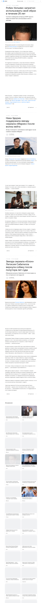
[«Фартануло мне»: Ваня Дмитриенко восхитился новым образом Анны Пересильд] (29, 542)
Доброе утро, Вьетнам (19, 98)
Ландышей (11, 159)
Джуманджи (8, 103)
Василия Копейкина (31, 159)
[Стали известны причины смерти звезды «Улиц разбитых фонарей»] (29, 591)
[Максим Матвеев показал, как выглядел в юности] (29, 510)
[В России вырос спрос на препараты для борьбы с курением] (29, 494)
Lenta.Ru (17, 5)
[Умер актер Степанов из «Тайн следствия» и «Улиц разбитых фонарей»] (29, 559)
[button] (21, 146)
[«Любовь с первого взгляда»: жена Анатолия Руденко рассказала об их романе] (29, 413)
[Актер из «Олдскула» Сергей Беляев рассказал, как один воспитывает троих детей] (29, 445)
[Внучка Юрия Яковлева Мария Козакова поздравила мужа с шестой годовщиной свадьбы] (12, 542)
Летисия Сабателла (19, 302)
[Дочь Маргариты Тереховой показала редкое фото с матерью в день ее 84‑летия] (12, 429)
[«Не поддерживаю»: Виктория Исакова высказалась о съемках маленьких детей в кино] (29, 461)
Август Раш (24, 100)
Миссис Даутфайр (16, 100)
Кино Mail (16, 115)
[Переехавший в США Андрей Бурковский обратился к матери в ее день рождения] (12, 413)
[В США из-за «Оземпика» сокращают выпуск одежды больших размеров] (12, 494)
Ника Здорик (18, 159)
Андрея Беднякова (13, 165)
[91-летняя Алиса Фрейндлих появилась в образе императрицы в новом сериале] (12, 575)
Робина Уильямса (13, 46)
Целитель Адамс (25, 102)
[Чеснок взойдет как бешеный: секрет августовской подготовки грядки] (12, 478)
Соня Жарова (11, 134)
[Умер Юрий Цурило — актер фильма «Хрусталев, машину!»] (12, 559)
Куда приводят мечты (15, 102)
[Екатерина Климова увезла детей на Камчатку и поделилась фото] (29, 478)
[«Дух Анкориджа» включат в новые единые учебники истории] (12, 591)
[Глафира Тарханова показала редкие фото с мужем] (12, 526)
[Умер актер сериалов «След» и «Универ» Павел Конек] (12, 461)
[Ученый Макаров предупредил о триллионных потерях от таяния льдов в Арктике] (12, 510)
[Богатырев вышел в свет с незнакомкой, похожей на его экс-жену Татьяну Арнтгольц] (29, 429)
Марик (32, 160)
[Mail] (3, 1)
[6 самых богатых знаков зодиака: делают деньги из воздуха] (29, 575)
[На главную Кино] (5, 1)
